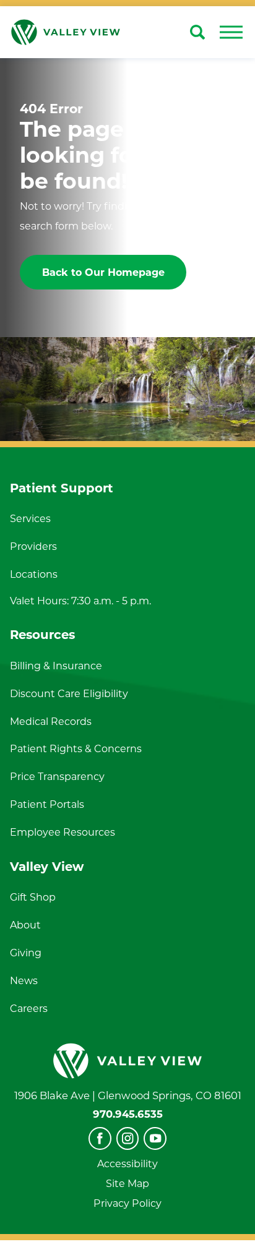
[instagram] (127, 1138)
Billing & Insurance (56, 665)
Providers (33, 546)
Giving (25, 952)
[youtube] (155, 1138)
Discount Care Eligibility (69, 693)
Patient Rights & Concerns (76, 748)
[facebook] (100, 1138)
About (25, 925)
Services (30, 518)
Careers (29, 1008)
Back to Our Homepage (103, 272)
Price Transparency (57, 776)
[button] (231, 32)
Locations (34, 574)
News (24, 980)
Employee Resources (62, 832)
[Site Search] (197, 32)
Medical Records (51, 721)
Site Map (127, 1183)
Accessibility (127, 1163)
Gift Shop (33, 897)
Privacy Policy (127, 1203)
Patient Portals (47, 804)
